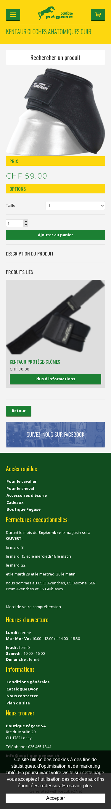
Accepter (55, 798)
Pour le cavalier (22, 481)
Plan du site (18, 703)
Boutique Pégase (24, 509)
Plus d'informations (55, 378)
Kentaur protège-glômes (35, 361)
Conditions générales (28, 682)
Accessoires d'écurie (27, 495)
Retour (19, 410)
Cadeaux (15, 502)
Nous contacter (22, 695)
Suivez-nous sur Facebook (55, 434)
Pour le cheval (20, 488)
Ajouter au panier (55, 234)
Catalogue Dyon (22, 689)
